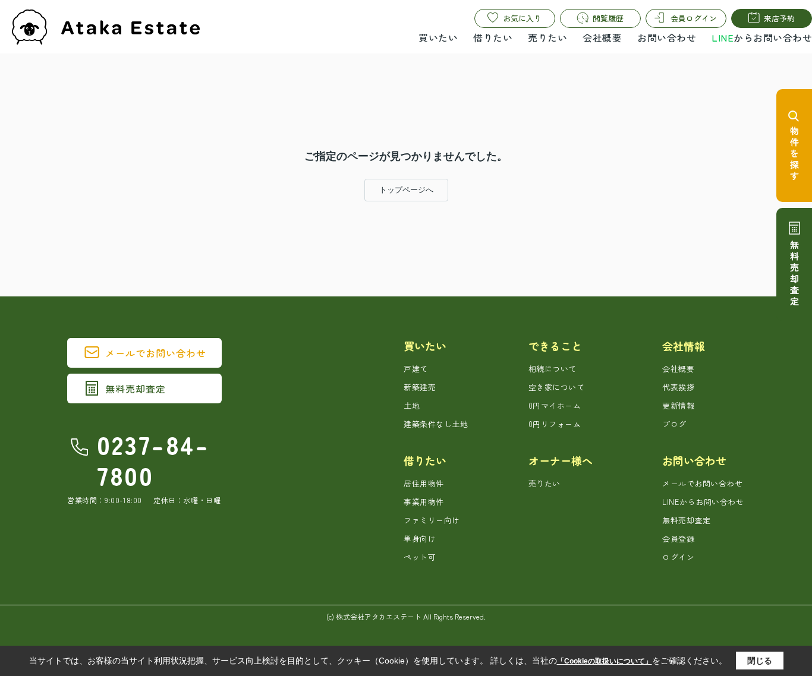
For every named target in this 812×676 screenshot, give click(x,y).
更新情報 (678, 405)
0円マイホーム (554, 405)
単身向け (420, 538)
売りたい (547, 37)
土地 (412, 405)
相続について (552, 368)
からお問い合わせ (762, 37)
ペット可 (420, 557)
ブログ (674, 423)
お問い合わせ (666, 37)
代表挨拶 (678, 387)
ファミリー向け (432, 520)
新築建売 (420, 387)
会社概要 (602, 37)
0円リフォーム (554, 423)
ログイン (678, 557)
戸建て (416, 368)
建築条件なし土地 (436, 423)
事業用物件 (424, 501)
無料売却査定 (135, 388)
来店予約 (779, 18)
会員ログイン (694, 18)
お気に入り (522, 18)
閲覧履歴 (608, 18)
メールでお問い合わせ (155, 353)
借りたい (492, 37)
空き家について (556, 387)
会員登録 (678, 538)
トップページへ (406, 189)
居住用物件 (424, 483)
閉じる (759, 660)
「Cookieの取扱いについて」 (604, 661)
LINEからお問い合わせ (703, 501)
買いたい (438, 37)
